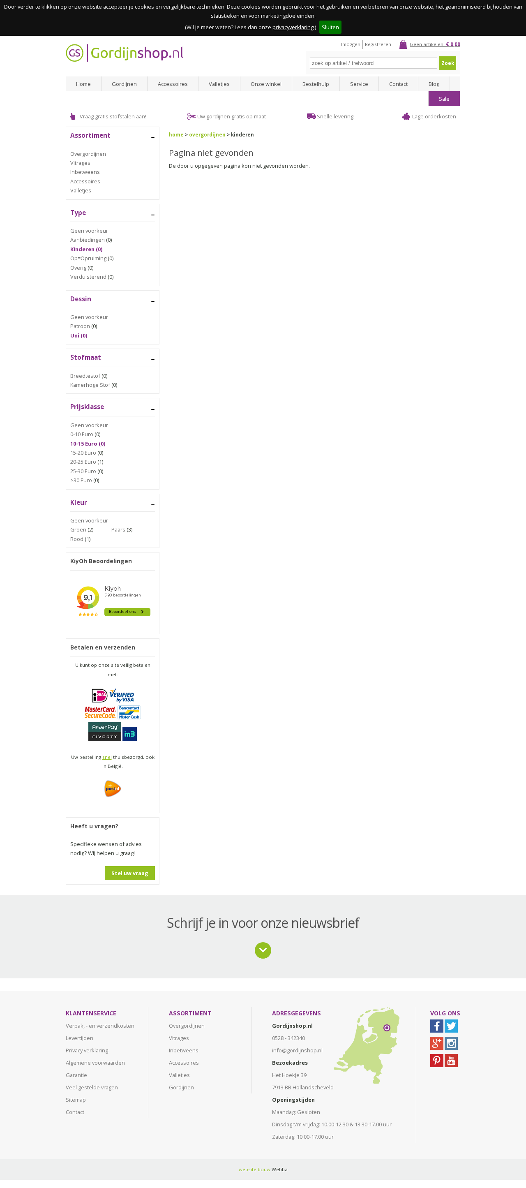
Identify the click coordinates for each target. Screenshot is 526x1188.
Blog (434, 84)
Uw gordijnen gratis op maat (231, 116)
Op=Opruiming (88, 258)
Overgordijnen (88, 153)
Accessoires (173, 84)
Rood (76, 539)
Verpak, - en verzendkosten (100, 1025)
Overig (78, 267)
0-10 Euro (81, 434)
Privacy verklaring (87, 1050)
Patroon (80, 326)
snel (107, 757)
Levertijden (79, 1038)
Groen (78, 529)
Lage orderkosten (434, 116)
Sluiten (330, 27)
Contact (398, 84)
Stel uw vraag (129, 873)
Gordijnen (124, 84)
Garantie (76, 1075)
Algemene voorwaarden (95, 1062)
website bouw (254, 1169)
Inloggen (350, 44)
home (176, 135)
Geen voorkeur (89, 230)
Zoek (447, 63)
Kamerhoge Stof (90, 384)
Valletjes (219, 84)
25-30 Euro (83, 471)
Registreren (378, 44)
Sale (444, 98)
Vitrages (80, 162)
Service (359, 84)
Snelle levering (335, 116)
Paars (118, 529)
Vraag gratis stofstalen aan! (113, 116)
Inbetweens (85, 172)
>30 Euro (81, 480)
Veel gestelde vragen (92, 1087)
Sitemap (76, 1099)
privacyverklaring (293, 27)
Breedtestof (85, 375)
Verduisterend (88, 276)
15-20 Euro (83, 452)
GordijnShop (124, 53)
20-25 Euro (83, 461)
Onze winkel (266, 84)
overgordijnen (207, 135)
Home (83, 84)
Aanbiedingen (87, 239)
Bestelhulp (315, 84)
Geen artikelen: (435, 44)
